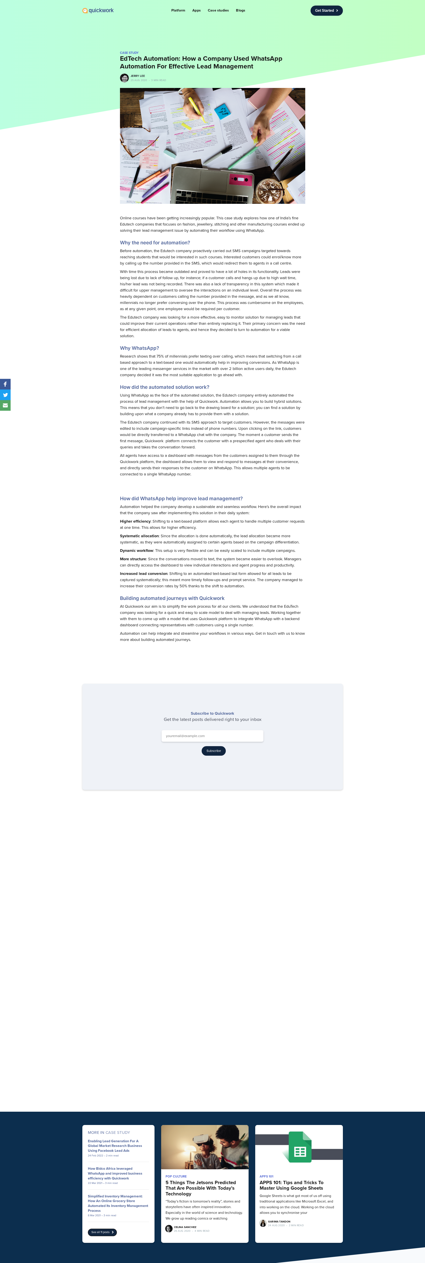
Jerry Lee (138, 76)
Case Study (129, 53)
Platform (178, 10)
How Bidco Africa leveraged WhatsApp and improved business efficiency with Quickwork (115, 1173)
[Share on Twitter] (5, 394)
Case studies (218, 10)
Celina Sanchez (185, 1227)
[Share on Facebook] (5, 384)
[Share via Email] (5, 405)
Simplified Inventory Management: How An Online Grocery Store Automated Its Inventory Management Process (118, 1203)
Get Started (324, 10)
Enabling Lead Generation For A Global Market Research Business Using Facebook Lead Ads (115, 1146)
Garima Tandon (279, 1221)
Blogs (240, 10)
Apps (196, 10)
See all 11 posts (100, 1232)
